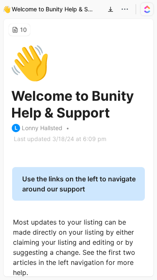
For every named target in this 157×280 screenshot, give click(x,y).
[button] (110, 9)
